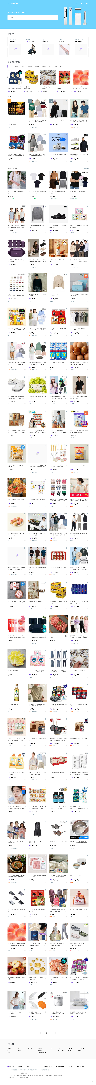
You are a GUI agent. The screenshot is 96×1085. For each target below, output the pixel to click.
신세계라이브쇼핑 (42, 1053)
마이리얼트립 (81, 1048)
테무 (59, 1048)
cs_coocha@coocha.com (38, 1075)
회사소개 (20, 1066)
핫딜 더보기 (47, 1033)
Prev (7, 47)
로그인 (76, 3)
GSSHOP (40, 1048)
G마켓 (10, 66)
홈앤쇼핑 (40, 1050)
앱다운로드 (11, 1066)
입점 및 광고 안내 (80, 1066)
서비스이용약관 (37, 1066)
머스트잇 (30, 1048)
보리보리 (70, 1050)
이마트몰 (44, 66)
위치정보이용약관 (48, 1066)
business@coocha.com (56, 1075)
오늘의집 (37, 66)
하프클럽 (30, 66)
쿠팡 (61, 66)
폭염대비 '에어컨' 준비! (17, 12)
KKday (80, 1050)
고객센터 (28, 1066)
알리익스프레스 (61, 1050)
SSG (56, 66)
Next (88, 47)
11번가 (50, 66)
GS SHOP (16, 66)
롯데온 (23, 66)
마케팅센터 (70, 1066)
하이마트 (50, 1048)
